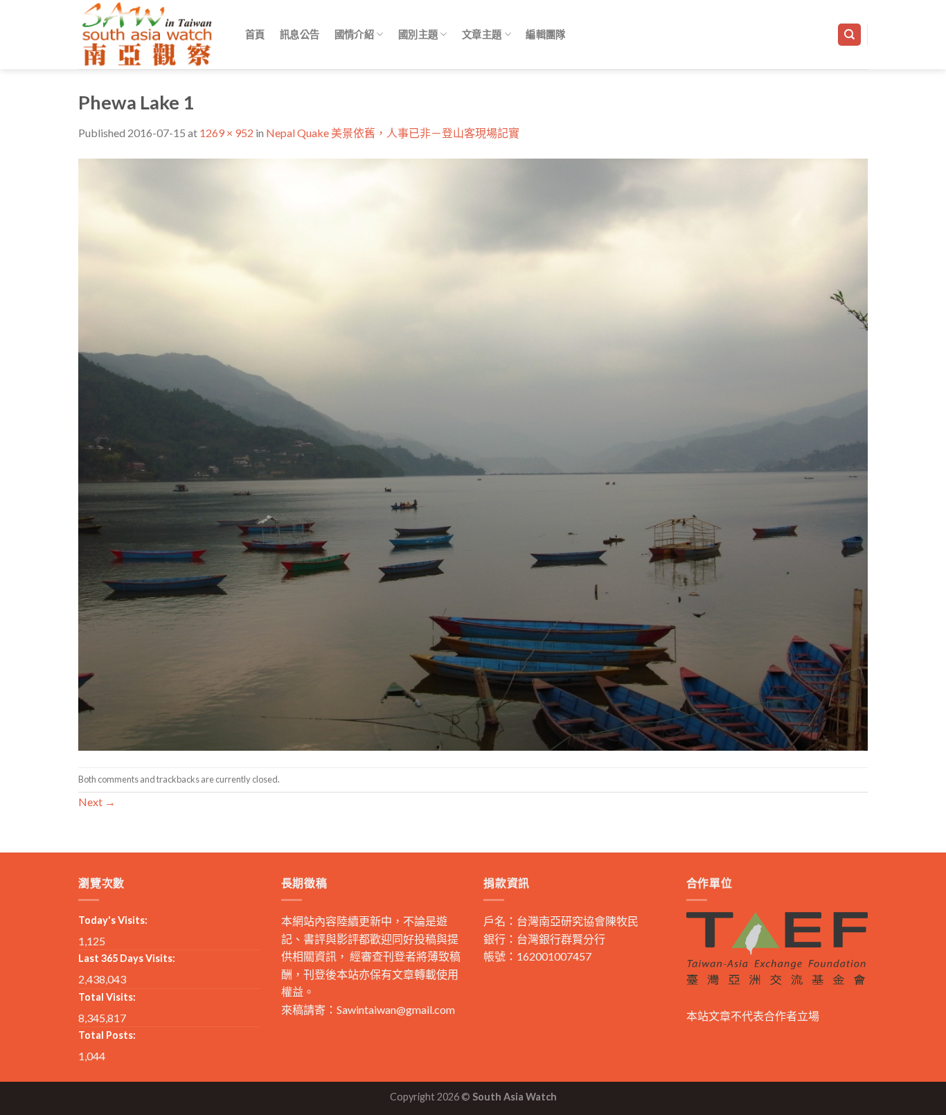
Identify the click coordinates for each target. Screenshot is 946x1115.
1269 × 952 (226, 132)
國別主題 (418, 34)
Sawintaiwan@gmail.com (396, 1009)
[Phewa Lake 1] (473, 452)
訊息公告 (299, 34)
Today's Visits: (113, 920)
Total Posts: (107, 1035)
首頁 (255, 34)
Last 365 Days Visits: (126, 958)
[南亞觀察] (147, 34)
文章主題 (481, 34)
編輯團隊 (545, 34)
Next (97, 801)
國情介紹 (354, 34)
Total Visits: (107, 997)
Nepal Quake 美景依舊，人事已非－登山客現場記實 (392, 132)
